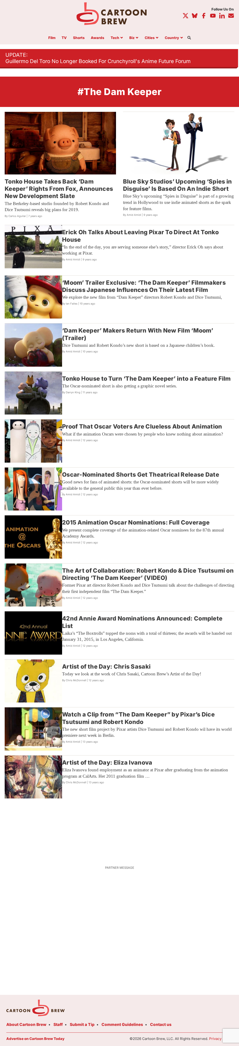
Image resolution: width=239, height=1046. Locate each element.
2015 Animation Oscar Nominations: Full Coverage (136, 522)
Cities (150, 38)
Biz (132, 38)
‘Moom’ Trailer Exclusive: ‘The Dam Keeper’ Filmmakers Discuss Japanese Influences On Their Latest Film (144, 286)
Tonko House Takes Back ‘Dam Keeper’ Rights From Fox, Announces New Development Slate (59, 189)
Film (52, 38)
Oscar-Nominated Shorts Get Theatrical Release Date (140, 474)
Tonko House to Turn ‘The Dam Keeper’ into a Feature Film (146, 378)
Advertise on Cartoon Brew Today (35, 1038)
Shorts (79, 38)
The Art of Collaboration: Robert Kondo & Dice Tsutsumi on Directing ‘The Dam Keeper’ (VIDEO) (148, 574)
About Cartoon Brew (26, 1024)
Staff (58, 1024)
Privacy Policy (221, 1038)
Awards (97, 38)
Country (172, 38)
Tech (115, 38)
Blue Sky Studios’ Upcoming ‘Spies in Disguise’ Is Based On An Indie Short (177, 185)
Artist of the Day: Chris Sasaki (106, 666)
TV (64, 38)
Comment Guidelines (122, 1024)
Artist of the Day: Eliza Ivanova (107, 762)
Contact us (161, 1024)
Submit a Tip (82, 1024)
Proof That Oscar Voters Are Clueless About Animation (142, 426)
